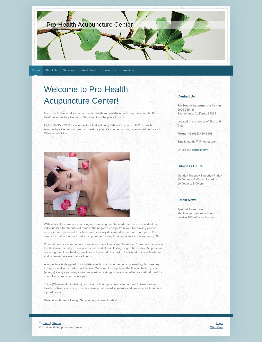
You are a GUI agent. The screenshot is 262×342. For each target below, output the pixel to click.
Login (219, 323)
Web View (216, 327)
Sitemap (57, 323)
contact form (200, 149)
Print (46, 323)
